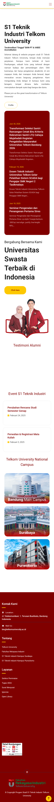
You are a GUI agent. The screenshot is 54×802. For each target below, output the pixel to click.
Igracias (5, 692)
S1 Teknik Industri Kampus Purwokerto (18, 661)
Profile (11, 105)
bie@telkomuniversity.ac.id (14, 629)
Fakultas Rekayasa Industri (13, 651)
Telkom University (9, 647)
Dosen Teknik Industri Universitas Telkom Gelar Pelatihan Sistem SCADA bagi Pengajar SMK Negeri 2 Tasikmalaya (26, 178)
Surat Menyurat (8, 687)
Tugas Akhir (7, 683)
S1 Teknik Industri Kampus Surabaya (17, 656)
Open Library (7, 696)
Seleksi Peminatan (9, 678)
